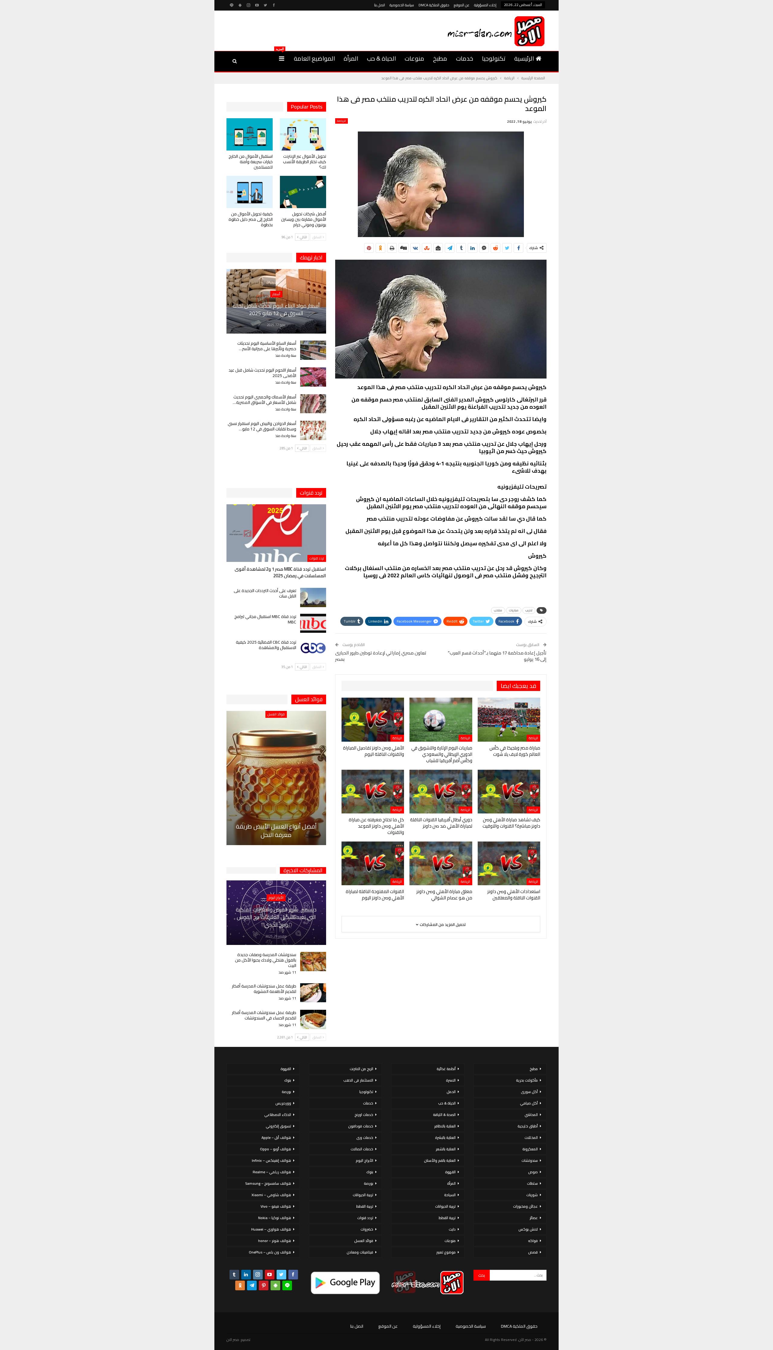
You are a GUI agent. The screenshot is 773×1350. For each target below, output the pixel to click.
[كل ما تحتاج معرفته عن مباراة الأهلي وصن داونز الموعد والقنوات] (373, 791)
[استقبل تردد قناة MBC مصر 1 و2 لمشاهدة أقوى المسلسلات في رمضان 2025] (276, 533)
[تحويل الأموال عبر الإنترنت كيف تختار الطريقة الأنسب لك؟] (303, 134)
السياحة (450, 1194)
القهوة (450, 1171)
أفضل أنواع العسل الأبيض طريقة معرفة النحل (276, 830)
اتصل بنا (379, 5)
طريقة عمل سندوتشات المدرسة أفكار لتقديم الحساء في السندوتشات (264, 1015)
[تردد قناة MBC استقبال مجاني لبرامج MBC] (313, 623)
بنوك (369, 1171)
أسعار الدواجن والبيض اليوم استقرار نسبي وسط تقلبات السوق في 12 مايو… (262, 426)
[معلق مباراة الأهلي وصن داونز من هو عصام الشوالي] (440, 863)
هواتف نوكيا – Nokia (274, 1217)
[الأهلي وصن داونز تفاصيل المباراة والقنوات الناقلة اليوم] (373, 719)
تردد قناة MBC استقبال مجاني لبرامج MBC (265, 619)
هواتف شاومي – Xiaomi (271, 1194)
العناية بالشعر (446, 1149)
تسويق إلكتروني (278, 1126)
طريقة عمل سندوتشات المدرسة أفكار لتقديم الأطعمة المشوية (264, 988)
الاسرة (451, 1080)
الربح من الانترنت (361, 1068)
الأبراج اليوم (276, 898)
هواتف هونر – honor (274, 1240)
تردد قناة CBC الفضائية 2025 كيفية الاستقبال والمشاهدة (266, 644)
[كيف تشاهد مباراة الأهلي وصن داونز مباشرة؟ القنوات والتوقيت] (509, 791)
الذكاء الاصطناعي (277, 1114)
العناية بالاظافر (445, 1126)
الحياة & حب (381, 58)
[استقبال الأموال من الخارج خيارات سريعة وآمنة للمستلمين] (249, 134)
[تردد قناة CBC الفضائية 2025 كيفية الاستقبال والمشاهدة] (313, 649)
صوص (533, 1171)
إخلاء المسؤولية (485, 5)
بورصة (368, 1183)
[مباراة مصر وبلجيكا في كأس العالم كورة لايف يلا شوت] (509, 719)
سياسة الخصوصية (402, 5)
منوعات (414, 58)
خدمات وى (364, 1137)
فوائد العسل (276, 714)
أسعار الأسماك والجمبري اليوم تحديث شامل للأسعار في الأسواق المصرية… (264, 399)
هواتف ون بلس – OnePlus (270, 1252)
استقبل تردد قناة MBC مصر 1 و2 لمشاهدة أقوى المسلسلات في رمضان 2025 (280, 572)
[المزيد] (281, 58)
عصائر (534, 1217)
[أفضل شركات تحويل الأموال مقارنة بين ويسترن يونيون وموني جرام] (303, 192)
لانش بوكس (528, 1229)
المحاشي (531, 1114)
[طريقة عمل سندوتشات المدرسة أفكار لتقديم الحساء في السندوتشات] (313, 1019)
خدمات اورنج (363, 1114)
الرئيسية (524, 58)
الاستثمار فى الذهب (358, 1080)
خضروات (367, 1229)
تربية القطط (447, 1217)
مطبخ (440, 58)
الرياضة (341, 121)
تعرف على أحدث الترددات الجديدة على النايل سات (265, 593)
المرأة (351, 58)
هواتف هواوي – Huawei (271, 1229)
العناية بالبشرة (445, 1137)
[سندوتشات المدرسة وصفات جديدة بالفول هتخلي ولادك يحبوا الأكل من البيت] (313, 961)
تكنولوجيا (493, 58)
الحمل (451, 1091)
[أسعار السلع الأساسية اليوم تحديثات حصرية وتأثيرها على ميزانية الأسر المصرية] (313, 350)
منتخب (498, 610)
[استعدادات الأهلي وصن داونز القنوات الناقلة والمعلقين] (509, 863)
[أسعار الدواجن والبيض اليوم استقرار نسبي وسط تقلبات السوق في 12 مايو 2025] (313, 430)
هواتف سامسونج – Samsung (268, 1183)
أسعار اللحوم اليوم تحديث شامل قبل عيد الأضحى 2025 (262, 372)
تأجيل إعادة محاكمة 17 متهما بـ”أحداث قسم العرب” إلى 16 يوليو (497, 656)
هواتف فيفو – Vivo (276, 1206)
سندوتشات (529, 1160)
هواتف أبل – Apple (276, 1137)
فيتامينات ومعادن (360, 1252)
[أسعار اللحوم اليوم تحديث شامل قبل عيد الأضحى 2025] (313, 377)
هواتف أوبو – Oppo (275, 1149)
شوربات (532, 1194)
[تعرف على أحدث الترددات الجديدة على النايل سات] (313, 597)
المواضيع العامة (314, 58)
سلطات (532, 1183)
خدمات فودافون (360, 1126)
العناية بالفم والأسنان (440, 1160)
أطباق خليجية (528, 1126)
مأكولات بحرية (527, 1080)
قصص (533, 1252)
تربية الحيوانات (445, 1206)
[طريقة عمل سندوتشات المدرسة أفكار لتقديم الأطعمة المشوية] (313, 993)
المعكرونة (530, 1149)
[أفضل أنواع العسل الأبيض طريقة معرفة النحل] (276, 778)
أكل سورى (529, 1091)
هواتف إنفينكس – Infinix (271, 1160)
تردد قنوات (317, 558)
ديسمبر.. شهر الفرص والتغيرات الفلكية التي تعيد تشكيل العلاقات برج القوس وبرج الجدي (276, 917)
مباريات (513, 610)
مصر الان (232, 1339)
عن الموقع (462, 5)
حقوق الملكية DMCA (434, 5)
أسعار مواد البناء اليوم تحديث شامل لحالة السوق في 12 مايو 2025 (276, 309)
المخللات (531, 1137)
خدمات (464, 58)
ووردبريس (283, 1103)
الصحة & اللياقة (444, 1114)
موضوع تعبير (446, 1252)
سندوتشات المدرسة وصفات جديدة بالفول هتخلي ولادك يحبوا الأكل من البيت (265, 960)
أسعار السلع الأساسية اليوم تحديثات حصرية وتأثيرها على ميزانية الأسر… (266, 346)
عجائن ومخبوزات (525, 1206)
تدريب (528, 610)
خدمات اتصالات (362, 1149)
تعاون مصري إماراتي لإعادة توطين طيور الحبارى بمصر (380, 656)
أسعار (276, 294)
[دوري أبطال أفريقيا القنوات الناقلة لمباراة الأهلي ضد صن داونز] (440, 791)
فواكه (533, 1240)
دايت (452, 1229)
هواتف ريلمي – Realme (272, 1171)
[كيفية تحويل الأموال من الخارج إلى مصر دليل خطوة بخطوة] (249, 192)
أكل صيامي (529, 1103)
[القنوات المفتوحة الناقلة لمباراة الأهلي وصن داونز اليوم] (373, 863)
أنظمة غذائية (446, 1068)
